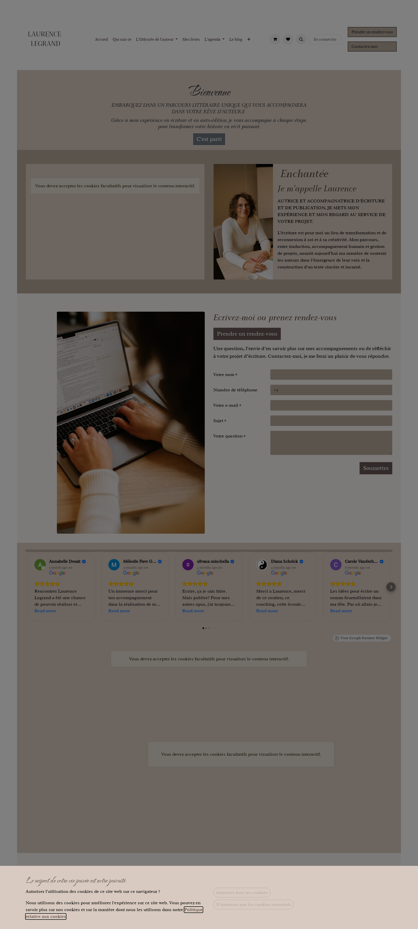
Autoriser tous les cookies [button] (242, 892)
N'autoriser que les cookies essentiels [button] (253, 904)
